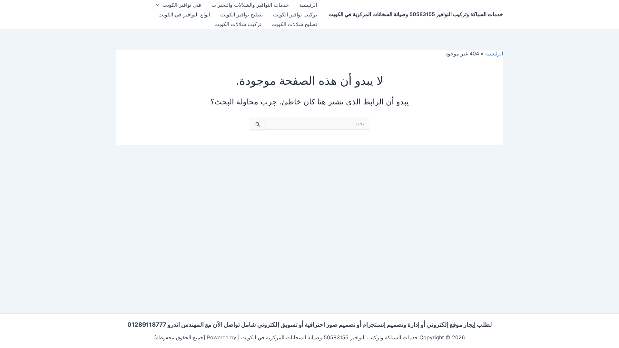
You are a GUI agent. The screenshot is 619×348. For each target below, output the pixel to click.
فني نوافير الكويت (181, 5)
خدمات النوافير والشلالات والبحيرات (250, 5)
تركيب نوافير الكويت (295, 14)
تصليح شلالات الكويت (294, 24)
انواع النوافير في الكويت (184, 14)
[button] (159, 5)
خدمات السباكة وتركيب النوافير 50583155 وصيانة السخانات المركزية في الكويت (416, 14)
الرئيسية (308, 5)
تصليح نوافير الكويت (241, 14)
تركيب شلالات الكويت (237, 24)
